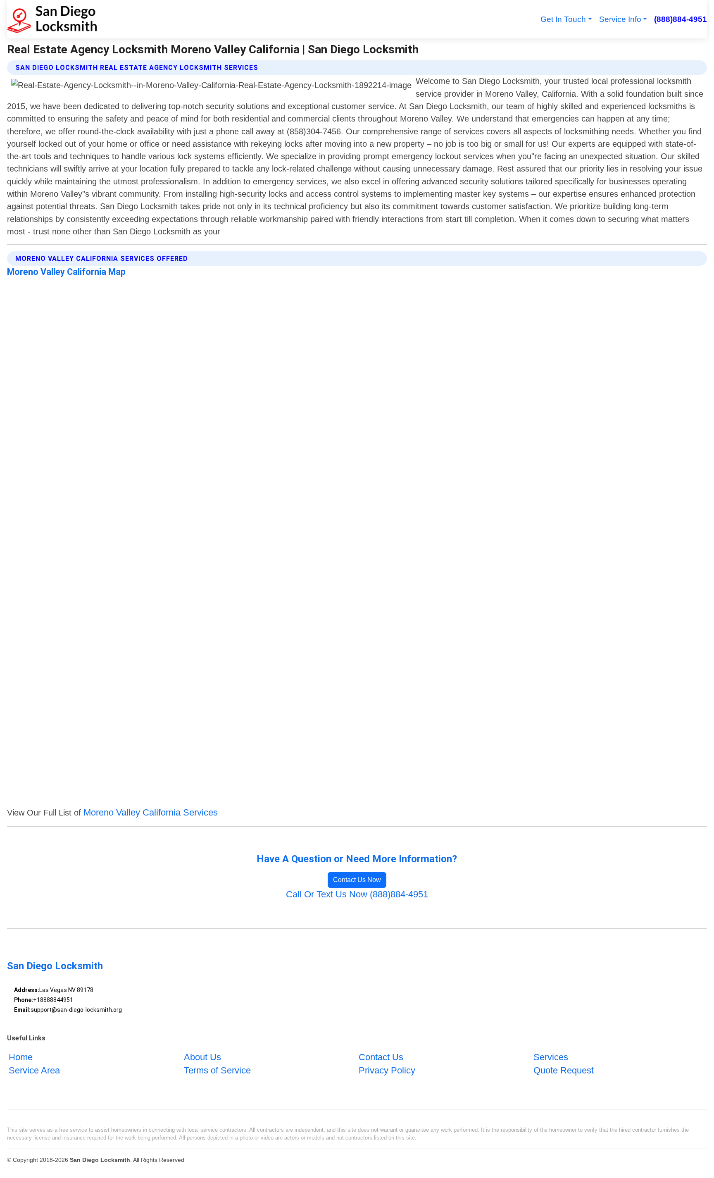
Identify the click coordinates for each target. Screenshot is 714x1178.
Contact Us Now (357, 879)
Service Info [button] (620, 19)
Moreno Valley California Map (66, 272)
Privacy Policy (387, 1070)
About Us (202, 1057)
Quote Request (563, 1070)
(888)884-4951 (680, 19)
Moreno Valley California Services (150, 812)
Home (21, 1057)
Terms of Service (217, 1070)
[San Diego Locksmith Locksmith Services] (52, 19)
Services (550, 1057)
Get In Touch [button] (563, 19)
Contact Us (381, 1057)
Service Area (34, 1070)
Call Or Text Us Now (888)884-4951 (357, 894)
